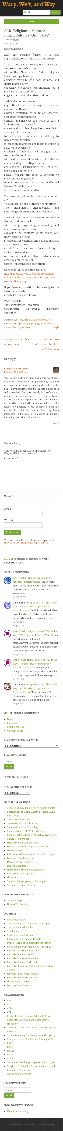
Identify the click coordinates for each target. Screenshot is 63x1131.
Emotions (48, 323)
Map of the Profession (19, 862)
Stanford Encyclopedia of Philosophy (26, 881)
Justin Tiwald (19, 631)
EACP (10, 1043)
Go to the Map (14, 900)
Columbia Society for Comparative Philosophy (31, 1035)
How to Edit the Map (17, 904)
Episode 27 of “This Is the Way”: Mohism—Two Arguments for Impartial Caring (35, 606)
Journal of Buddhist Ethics (20, 954)
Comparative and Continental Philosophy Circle (32, 1039)
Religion (26, 327)
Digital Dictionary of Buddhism (23, 842)
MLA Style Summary (18, 1111)
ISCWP (10, 1050)
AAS (9, 1004)
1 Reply (55, 327)
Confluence (13, 931)
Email (8, 509)
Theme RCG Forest (47, 1124)
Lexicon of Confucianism (20, 858)
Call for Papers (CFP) (40, 320)
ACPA (10, 1008)
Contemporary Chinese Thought (24, 939)
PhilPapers (12, 877)
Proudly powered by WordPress (22, 1124)
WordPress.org (15, 730)
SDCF (10, 1058)
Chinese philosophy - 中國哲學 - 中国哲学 (23, 323)
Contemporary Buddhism (20, 935)
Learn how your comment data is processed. (30, 541)
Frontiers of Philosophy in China (24, 950)
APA (9, 1012)
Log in (10, 719)
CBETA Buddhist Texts (18, 819)
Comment (11, 458)
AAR (9, 1000)
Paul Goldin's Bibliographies (21, 873)
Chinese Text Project (18, 839)
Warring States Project (19, 1074)
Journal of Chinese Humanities (23, 958)
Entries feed (13, 723)
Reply (56, 423)
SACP (10, 1054)
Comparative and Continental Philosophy (28, 923)
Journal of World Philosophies (22, 977)
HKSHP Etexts (14, 850)
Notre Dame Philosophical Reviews (25, 869)
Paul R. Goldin (20, 578)
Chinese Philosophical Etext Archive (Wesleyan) (32, 835)
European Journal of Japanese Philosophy (29, 946)
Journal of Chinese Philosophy (23, 962)
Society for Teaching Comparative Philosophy (31, 1062)
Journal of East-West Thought (22, 973)
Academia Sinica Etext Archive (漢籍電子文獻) (31, 808)
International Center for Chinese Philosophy (30, 854)
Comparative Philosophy (20, 927)
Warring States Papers (19, 985)
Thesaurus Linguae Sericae (21, 885)
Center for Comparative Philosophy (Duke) (29, 1016)
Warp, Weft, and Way (28, 4)
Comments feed (15, 727)
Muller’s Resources (17, 866)
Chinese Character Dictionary (22, 823)
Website (9, 520)
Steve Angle (22, 320)
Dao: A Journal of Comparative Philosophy (29, 943)
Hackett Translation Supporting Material (28, 846)
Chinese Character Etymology (23, 827)
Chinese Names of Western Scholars (27, 831)
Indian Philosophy (12, 327)
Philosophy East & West (19, 981)
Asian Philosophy (16, 919)
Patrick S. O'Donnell (14, 369)
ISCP (9, 1047)
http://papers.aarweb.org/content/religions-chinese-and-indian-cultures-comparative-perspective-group (29, 277)
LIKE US (8, 559)
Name (8, 496)
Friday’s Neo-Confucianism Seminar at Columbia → (45, 344)
